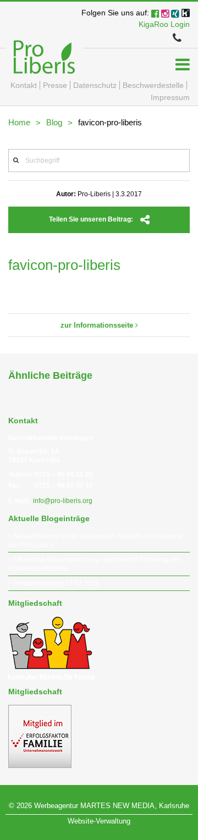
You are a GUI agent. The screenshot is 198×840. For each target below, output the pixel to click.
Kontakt (23, 85)
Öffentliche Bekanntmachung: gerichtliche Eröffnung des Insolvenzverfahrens (94, 564)
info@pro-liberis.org (62, 501)
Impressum (170, 97)
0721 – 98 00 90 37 (64, 485)
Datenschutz (95, 85)
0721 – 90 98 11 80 (64, 474)
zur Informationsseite (98, 325)
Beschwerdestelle (153, 85)
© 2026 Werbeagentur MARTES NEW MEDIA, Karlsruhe (99, 806)
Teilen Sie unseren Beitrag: (92, 219)
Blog (54, 122)
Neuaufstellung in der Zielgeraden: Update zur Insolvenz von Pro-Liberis (95, 540)
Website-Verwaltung (99, 821)
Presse (55, 85)
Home (19, 122)
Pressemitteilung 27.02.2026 (56, 583)
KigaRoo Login (164, 24)
